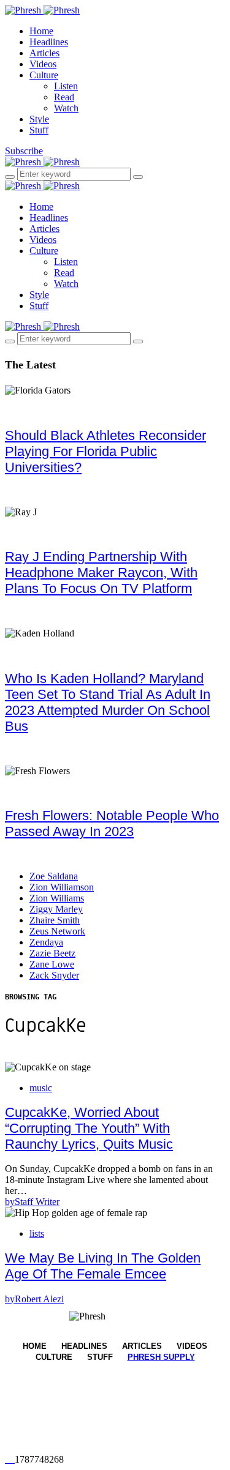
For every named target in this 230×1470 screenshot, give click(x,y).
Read (64, 97)
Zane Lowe (51, 964)
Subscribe (24, 151)
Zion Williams (56, 898)
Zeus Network (57, 931)
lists (36, 1233)
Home (41, 31)
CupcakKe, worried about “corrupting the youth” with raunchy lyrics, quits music (89, 1128)
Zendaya (46, 942)
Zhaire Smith (54, 920)
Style (39, 119)
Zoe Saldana (53, 876)
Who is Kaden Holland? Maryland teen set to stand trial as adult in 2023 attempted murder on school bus (107, 702)
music (40, 1088)
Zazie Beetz (52, 953)
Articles (44, 53)
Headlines (48, 42)
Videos (42, 64)
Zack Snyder (54, 975)
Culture (43, 75)
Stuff (38, 130)
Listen (66, 86)
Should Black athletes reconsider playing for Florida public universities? (105, 451)
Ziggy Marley (56, 909)
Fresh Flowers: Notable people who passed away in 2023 (112, 823)
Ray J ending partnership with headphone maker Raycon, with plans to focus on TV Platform (101, 572)
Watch (66, 108)
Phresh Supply (161, 1357)
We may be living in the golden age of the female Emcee (103, 1266)
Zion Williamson (61, 887)
